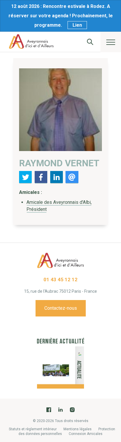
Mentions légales (77, 429)
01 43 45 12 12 (60, 279)
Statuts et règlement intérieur (33, 429)
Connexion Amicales (85, 434)
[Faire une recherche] (90, 42)
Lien (77, 25)
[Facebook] (48, 409)
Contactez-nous (60, 308)
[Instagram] (72, 409)
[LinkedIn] (60, 409)
